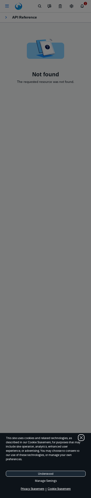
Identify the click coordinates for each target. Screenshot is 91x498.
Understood (45, 473)
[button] (81, 438)
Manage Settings (46, 481)
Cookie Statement (59, 488)
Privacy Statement (32, 488)
